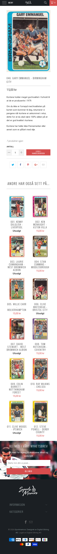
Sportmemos (20, 529)
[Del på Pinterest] (28, 165)
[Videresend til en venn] (43, 165)
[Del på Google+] (36, 165)
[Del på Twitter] (13, 165)
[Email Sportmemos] (31, 522)
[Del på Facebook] (20, 165)
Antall (10, 147)
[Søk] (45, 2)
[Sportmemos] (28, 3)
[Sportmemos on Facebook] (26, 522)
